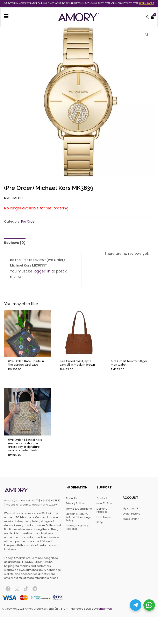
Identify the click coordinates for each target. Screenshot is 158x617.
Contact (101, 498)
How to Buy (104, 503)
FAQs (99, 522)
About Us (72, 498)
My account (130, 508)
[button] (146, 34)
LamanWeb (104, 608)
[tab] (15, 242)
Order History (131, 514)
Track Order (131, 519)
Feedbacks (104, 517)
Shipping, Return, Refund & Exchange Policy (79, 517)
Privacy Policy (75, 503)
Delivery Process (101, 510)
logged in (42, 271)
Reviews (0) (15, 242)
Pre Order (28, 221)
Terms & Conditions (79, 509)
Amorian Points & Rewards (77, 527)
